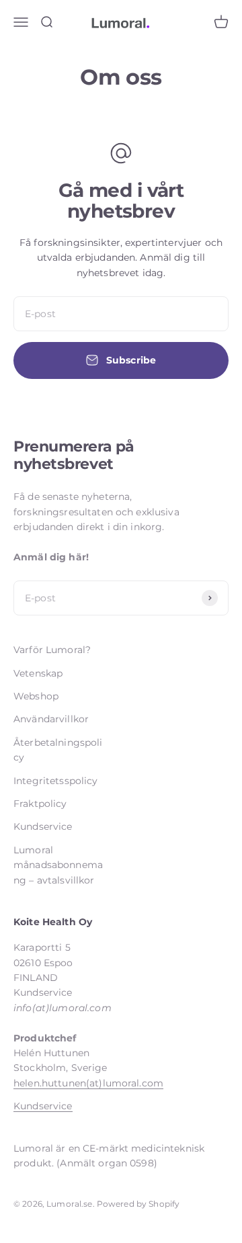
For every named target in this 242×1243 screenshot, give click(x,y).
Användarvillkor (51, 719)
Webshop (35, 696)
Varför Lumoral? (52, 650)
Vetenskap (38, 673)
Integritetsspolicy (55, 781)
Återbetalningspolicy (58, 749)
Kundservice (43, 826)
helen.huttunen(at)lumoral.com (88, 1083)
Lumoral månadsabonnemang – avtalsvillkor (58, 865)
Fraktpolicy (40, 804)
